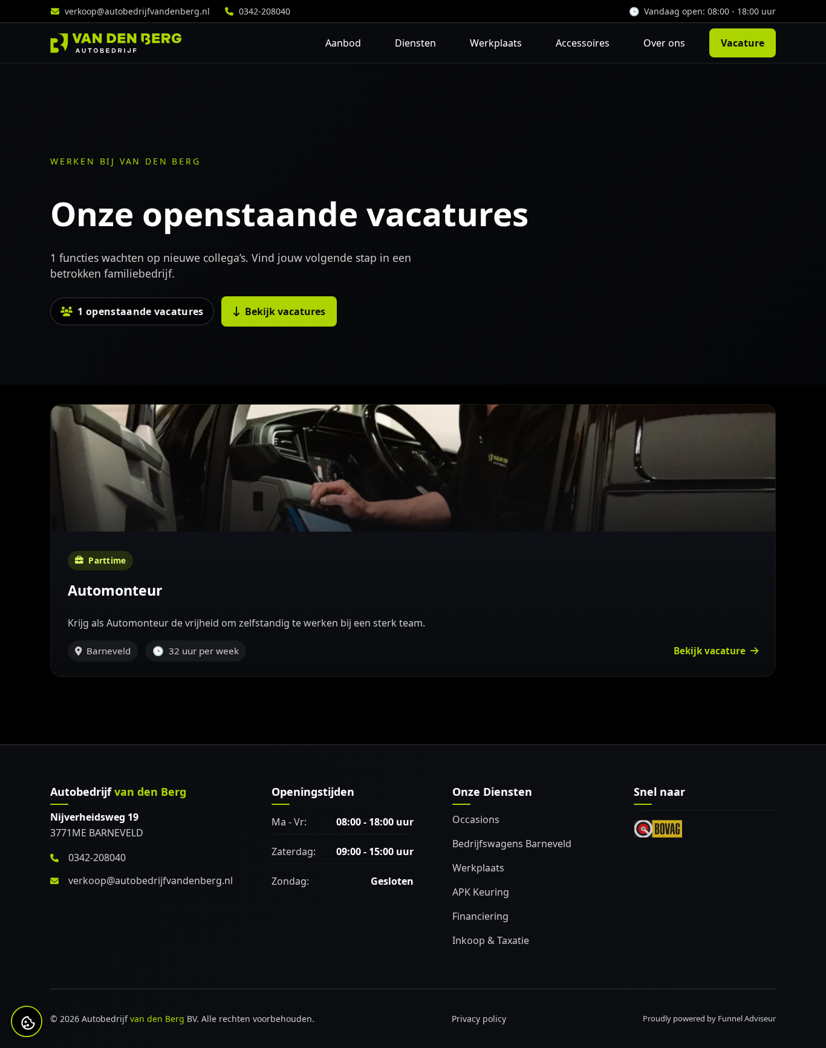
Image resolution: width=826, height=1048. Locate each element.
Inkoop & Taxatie (490, 940)
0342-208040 (264, 11)
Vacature (742, 43)
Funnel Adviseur (747, 1018)
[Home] (115, 43)
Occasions (475, 819)
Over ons (664, 43)
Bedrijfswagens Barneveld (511, 843)
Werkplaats (496, 43)
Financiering (480, 916)
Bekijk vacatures (285, 311)
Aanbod (343, 43)
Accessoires (583, 43)
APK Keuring (480, 892)
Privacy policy (479, 1018)
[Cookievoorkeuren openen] (28, 1022)
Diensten (415, 43)
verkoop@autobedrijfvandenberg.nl (137, 11)
